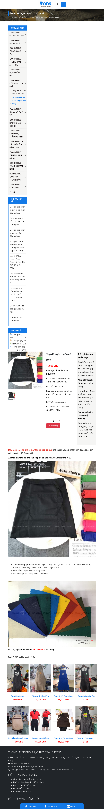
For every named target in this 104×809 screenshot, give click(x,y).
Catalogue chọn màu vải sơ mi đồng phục (17, 233)
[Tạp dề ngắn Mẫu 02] (40, 720)
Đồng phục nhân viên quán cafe (19, 92)
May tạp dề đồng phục (19, 450)
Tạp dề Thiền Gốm (40, 696)
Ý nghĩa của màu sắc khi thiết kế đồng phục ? (17, 222)
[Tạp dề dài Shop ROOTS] (18, 678)
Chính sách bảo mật (22, 792)
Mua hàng (54, 426)
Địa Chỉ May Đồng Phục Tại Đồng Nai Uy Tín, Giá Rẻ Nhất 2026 (17, 262)
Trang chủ (12, 17)
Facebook (52, 806)
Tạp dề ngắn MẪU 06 (63, 738)
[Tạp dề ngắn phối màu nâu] (18, 720)
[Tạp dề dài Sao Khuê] (63, 678)
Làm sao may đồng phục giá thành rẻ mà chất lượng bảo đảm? (17, 294)
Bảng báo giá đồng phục (25, 785)
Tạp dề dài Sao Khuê (63, 696)
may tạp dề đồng (39, 450)
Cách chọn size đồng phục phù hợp (17, 309)
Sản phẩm (23, 17)
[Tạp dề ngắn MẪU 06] (63, 720)
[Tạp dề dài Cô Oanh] (86, 720)
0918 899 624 (23, 764)
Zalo (73, 806)
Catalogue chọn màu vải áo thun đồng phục (17, 210)
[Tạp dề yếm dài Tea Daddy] (86, 678)
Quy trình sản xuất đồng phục (27, 779)
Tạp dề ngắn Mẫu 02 (41, 738)
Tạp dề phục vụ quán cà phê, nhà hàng (44, 17)
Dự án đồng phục (21, 788)
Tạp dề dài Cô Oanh (86, 738)
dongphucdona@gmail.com (29, 767)
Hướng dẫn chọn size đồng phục (28, 782)
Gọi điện (32, 806)
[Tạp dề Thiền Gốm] (40, 678)
